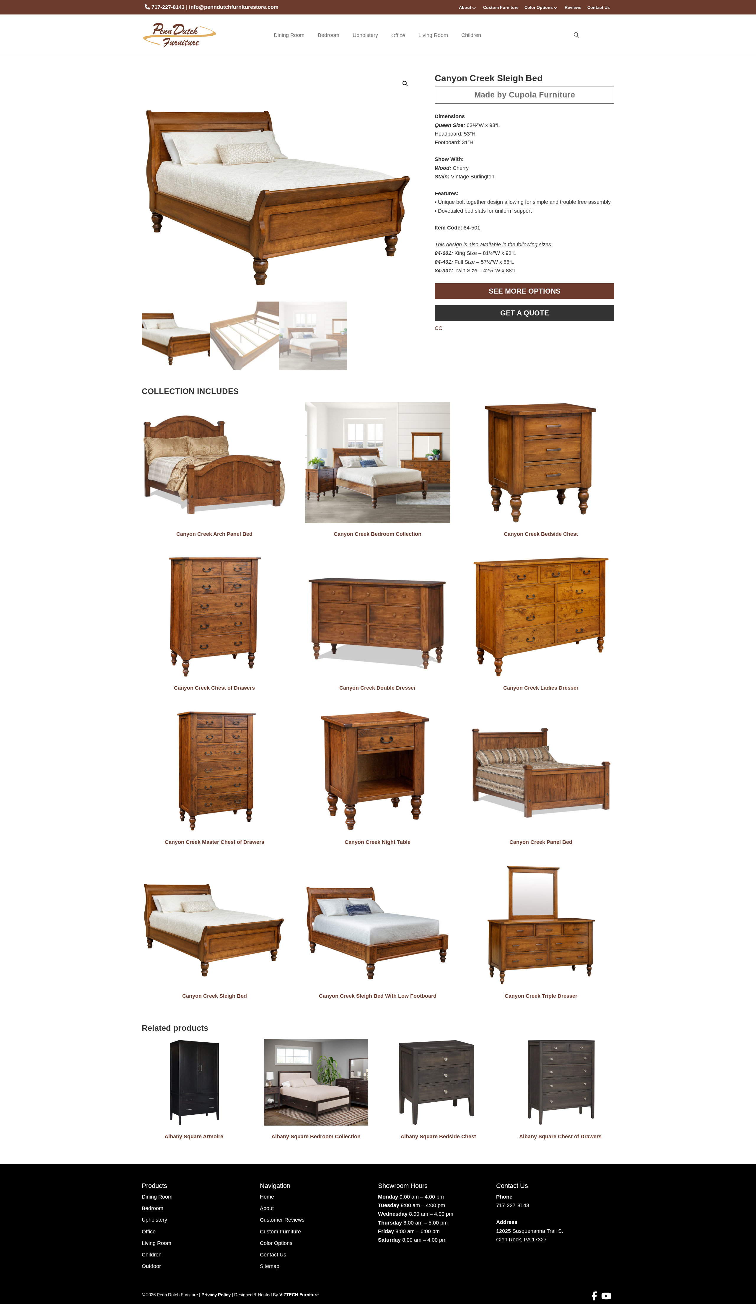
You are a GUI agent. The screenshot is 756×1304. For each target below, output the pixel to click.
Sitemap (269, 1266)
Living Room (433, 35)
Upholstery (365, 35)
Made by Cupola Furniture (524, 94)
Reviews (573, 7)
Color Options (538, 7)
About (465, 7)
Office (149, 1232)
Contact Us (598, 7)
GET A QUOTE (524, 313)
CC (438, 328)
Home (267, 1197)
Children (471, 35)
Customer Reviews (282, 1220)
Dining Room (289, 35)
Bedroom (328, 35)
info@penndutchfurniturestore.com (233, 7)
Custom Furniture (501, 7)
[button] (405, 83)
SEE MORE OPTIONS (525, 291)
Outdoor (151, 1266)
